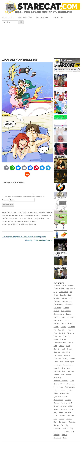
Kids (61, 362)
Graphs (61, 346)
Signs (71, 409)
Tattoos (69, 419)
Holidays (57, 352)
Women (64, 435)
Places (56, 390)
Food (55, 333)
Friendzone (57, 336)
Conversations (59, 314)
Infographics (58, 355)
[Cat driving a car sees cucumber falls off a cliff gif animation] (60, 244)
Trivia (64, 428)
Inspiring (67, 355)
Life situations (68, 365)
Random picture (25, 17)
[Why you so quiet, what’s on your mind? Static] (60, 203)
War (72, 431)
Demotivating (58, 320)
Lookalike (57, 371)
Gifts (55, 346)
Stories (61, 419)
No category (71, 384)
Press (56, 393)
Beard (56, 295)
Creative (56, 317)
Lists (63, 368)
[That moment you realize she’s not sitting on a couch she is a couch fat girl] (60, 162)
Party (55, 387)
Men (62, 374)
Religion (68, 400)
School (56, 406)
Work (65, 438)
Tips (62, 425)
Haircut (56, 349)
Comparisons (66, 311)
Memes (56, 374)
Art (71, 292)
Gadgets (63, 339)
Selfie (70, 406)
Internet (72, 358)
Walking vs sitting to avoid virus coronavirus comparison (24, 237)
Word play (57, 438)
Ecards (70, 323)
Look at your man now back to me (39, 240)
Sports (62, 416)
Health (63, 349)
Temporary (63, 422)
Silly (55, 412)
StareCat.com (7, 17)
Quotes (65, 396)
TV (55, 431)
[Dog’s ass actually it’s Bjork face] (60, 135)
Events (56, 327)
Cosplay (69, 314)
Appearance (70, 288)
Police (63, 390)
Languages (57, 365)
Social (56, 416)
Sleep (61, 412)
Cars (70, 298)
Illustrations (66, 352)
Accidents (57, 285)
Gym (68, 346)
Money (68, 374)
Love (64, 371)
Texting (56, 425)
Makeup (71, 371)
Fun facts (67, 336)
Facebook (71, 327)
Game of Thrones (60, 343)
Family (70, 330)
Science (63, 406)
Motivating (57, 377)
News (62, 384)
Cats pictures (58, 304)
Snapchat (68, 412)
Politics (69, 390)
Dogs (67, 320)
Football (62, 333)
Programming (64, 393)
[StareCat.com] (41, 7)
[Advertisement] (41, 40)
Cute (63, 317)
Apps (55, 292)
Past (61, 387)
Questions (57, 396)
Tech (55, 422)
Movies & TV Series (61, 381)
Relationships (58, 400)
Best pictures (42, 17)
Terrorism (72, 422)
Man (15, 224)
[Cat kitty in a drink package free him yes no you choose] (60, 80)
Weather (56, 435)
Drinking (56, 323)
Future (56, 339)
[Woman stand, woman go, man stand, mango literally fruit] (60, 231)
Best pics (57, 298)
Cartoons (57, 301)
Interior (65, 358)
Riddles (56, 403)
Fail (55, 330)
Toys (67, 425)
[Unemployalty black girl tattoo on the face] (60, 148)
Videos (66, 431)
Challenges (69, 304)
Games (70, 343)
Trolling (70, 428)
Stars (55, 419)
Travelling (57, 428)
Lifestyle (56, 368)
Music (72, 381)
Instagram (57, 358)
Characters (57, 308)
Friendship (70, 333)
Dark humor (71, 317)
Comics (56, 311)
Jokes (56, 362)
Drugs (64, 323)
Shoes (56, 409)
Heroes (69, 349)
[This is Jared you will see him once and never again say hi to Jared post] (60, 258)
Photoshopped (70, 387)
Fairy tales (61, 330)
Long (68, 368)
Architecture (63, 292)
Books (64, 298)
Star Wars (70, 416)
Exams (63, 327)
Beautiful (63, 295)
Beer (69, 295)
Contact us (58, 17)
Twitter (60, 431)
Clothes (66, 308)
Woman (33, 224)
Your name (5, 200)
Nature (56, 384)
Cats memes (66, 301)
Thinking (26, 224)
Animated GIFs (59, 288)
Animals (71, 285)
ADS (64, 285)
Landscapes (69, 362)
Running (64, 403)
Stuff (20, 224)
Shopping (63, 409)
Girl (11, 224)
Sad (70, 403)
